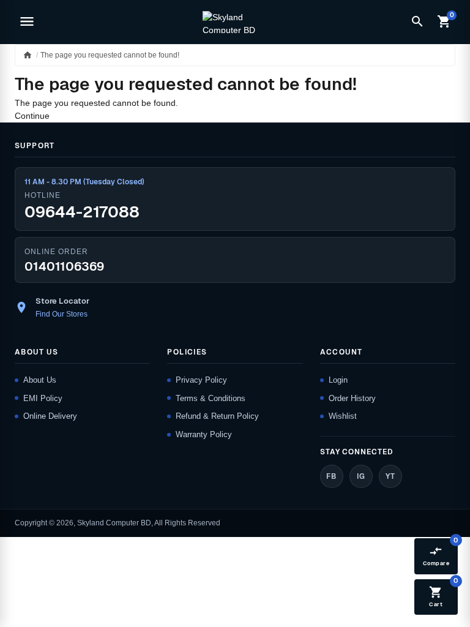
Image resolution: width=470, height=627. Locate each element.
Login (338, 380)
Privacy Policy (201, 380)
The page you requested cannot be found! (109, 55)
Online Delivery (50, 416)
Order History (352, 398)
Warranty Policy (204, 434)
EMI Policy (42, 398)
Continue (32, 116)
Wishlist (343, 416)
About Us (39, 380)
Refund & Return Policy (217, 416)
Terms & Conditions (210, 398)
